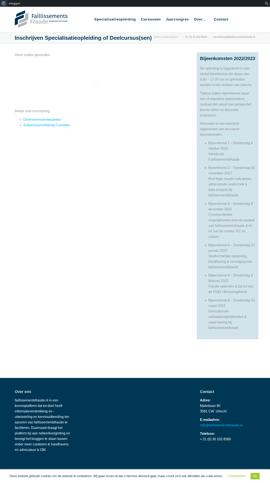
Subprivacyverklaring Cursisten (46, 125)
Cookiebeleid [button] (236, 476)
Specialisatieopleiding (115, 19)
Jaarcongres (177, 19)
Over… (201, 19)
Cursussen (151, 19)
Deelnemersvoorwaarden (42, 119)
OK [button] (255, 476)
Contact (221, 19)
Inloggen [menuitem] (14, 3)
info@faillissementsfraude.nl (221, 425)
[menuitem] (3, 3)
